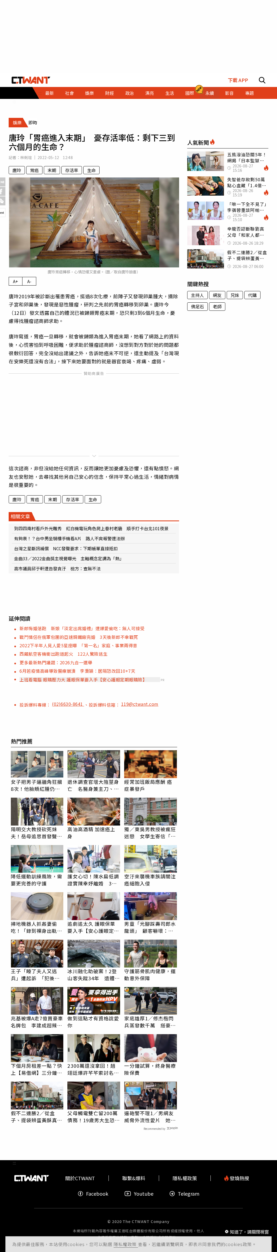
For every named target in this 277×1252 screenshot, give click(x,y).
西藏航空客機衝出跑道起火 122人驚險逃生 (63, 654)
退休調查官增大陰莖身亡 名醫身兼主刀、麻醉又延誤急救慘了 (93, 785)
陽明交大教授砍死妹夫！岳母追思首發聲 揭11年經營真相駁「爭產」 (37, 833)
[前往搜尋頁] (262, 80)
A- (29, 281)
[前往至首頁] (31, 80)
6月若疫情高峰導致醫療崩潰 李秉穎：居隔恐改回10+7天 (77, 671)
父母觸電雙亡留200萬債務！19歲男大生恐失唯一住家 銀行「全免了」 (93, 1116)
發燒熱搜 (239, 1178)
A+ (15, 281)
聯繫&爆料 (133, 1178)
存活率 (71, 170)
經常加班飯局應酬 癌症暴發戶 (148, 785)
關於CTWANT (80, 1178)
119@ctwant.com (140, 704)
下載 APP (238, 80)
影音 (229, 93)
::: (14, 101)
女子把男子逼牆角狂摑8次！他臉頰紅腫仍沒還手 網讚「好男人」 (36, 785)
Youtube (143, 1193)
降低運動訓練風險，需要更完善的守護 (36, 880)
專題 (249, 93)
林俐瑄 (26, 157)
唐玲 (16, 170)
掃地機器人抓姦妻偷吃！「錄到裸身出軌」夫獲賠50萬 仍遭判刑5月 (37, 927)
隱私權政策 (126, 1244)
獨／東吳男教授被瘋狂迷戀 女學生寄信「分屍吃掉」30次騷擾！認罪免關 (150, 833)
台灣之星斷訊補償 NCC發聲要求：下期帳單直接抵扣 (66, 548)
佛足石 (197, 306)
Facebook (97, 1193)
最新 (49, 92)
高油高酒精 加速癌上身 (91, 833)
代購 (252, 295)
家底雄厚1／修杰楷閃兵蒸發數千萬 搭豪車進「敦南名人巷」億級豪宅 (150, 1022)
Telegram (188, 1193)
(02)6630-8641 (68, 704)
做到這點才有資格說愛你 (93, 1022)
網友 (217, 295)
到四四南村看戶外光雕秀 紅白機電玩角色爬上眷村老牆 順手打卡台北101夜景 (91, 528)
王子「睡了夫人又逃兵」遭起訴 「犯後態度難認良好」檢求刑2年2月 (35, 975)
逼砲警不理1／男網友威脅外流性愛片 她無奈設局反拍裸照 (150, 1116)
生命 (91, 170)
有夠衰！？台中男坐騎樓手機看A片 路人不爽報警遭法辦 (69, 538)
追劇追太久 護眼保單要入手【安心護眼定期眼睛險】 (93, 927)
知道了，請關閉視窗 (249, 1231)
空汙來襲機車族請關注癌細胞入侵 (150, 880)
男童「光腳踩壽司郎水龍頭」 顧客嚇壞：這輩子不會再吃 (150, 927)
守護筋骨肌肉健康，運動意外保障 (150, 975)
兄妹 (234, 295)
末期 (52, 170)
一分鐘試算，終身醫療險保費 (150, 1069)
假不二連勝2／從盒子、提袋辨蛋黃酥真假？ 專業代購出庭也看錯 (36, 1116)
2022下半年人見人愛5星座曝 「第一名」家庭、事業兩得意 (78, 645)
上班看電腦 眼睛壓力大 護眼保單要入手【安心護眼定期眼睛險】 (83, 679)
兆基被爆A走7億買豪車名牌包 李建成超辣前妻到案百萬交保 (37, 1022)
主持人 (197, 295)
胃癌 (34, 170)
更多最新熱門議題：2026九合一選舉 (55, 662)
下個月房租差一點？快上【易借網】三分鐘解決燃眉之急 (36, 1069)
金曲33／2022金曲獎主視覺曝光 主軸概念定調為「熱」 (69, 558)
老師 (217, 306)
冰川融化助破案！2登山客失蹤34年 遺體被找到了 (93, 975)
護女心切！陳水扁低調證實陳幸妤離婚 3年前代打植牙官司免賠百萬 (93, 880)
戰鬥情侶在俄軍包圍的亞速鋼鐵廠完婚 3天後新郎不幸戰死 (78, 637)
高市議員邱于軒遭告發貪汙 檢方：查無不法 (57, 568)
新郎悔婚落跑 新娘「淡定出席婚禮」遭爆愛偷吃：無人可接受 (81, 628)
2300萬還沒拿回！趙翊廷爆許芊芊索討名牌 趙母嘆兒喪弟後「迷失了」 (93, 1069)
